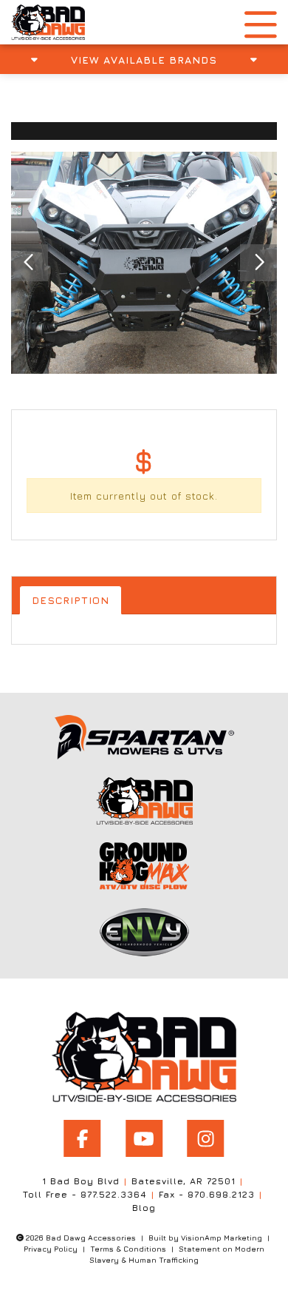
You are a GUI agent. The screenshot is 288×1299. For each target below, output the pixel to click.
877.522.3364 (113, 1194)
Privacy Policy (51, 1248)
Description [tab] (70, 600)
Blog (144, 1207)
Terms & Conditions (128, 1248)
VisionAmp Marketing (221, 1237)
